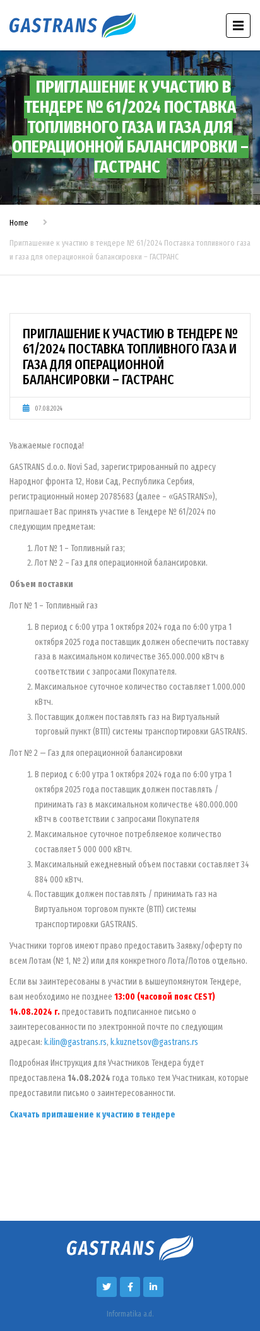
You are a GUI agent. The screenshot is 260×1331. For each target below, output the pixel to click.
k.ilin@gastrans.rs (75, 1042)
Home (18, 222)
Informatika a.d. (130, 1314)
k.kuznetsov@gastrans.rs (154, 1042)
